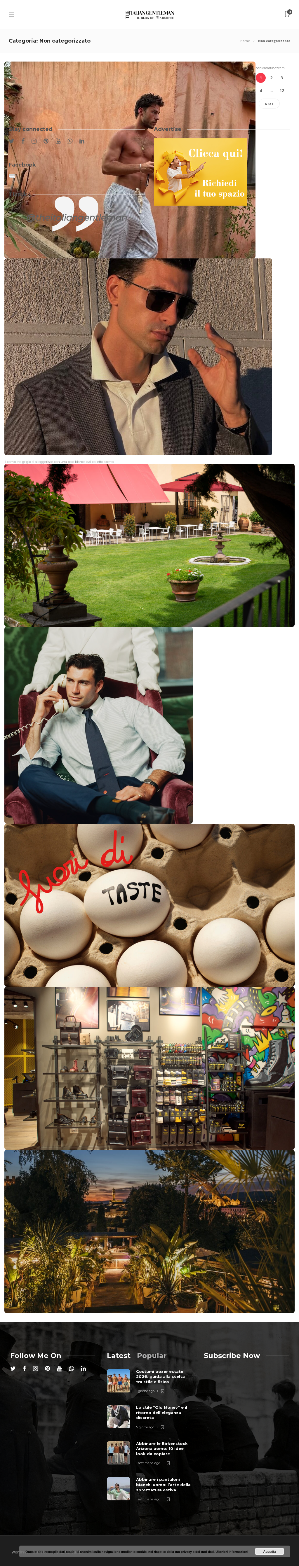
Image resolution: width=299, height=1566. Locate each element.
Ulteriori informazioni (231, 1551)
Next (269, 104)
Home (245, 41)
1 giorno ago (145, 1391)
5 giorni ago (145, 1427)
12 (281, 90)
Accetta (269, 1551)
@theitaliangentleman (77, 217)
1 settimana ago (148, 1463)
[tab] (119, 1355)
